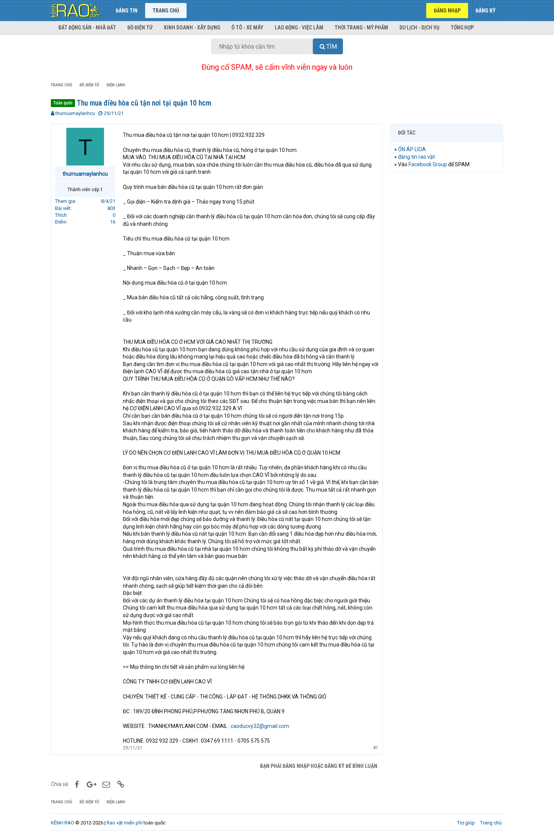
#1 (375, 748)
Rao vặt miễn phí (124, 823)
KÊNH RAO (62, 823)
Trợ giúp (466, 823)
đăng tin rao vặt (416, 157)
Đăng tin (127, 11)
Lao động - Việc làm (299, 28)
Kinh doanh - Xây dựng (192, 28)
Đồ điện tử (140, 28)
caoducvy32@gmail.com (260, 726)
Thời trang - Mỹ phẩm (361, 28)
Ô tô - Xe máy (247, 28)
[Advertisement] (446, 293)
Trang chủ (166, 11)
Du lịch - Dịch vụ (419, 28)
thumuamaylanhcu (75, 113)
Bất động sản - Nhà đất (87, 28)
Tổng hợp (462, 28)
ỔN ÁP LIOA (412, 149)
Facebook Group (428, 164)
